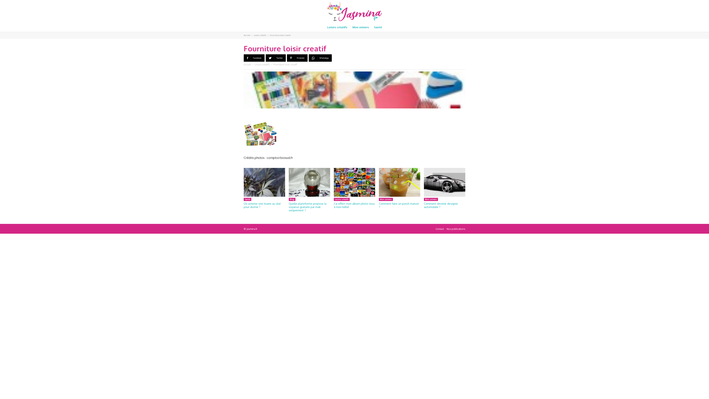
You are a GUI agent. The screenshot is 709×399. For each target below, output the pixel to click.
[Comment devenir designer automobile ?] (444, 182)
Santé (247, 199)
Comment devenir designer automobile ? (441, 205)
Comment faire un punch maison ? (399, 205)
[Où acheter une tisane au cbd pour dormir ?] (264, 182)
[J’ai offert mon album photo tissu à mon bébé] (354, 182)
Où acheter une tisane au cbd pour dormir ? (262, 205)
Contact (440, 228)
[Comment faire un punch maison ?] (399, 182)
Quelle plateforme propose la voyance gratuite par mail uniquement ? (307, 207)
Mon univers (386, 199)
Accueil (247, 35)
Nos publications (456, 228)
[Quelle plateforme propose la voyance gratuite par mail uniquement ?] (309, 182)
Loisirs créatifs (260, 35)
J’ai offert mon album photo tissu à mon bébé (354, 205)
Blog (292, 199)
